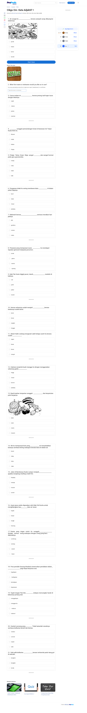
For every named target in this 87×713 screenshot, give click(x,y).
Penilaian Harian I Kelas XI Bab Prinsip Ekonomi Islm (47, 694)
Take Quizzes (62, 2)
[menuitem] (62, 3)
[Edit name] (68, 46)
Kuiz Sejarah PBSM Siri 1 (29, 693)
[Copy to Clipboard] (5, 25)
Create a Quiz (71, 2)
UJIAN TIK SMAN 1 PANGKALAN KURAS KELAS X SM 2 (14, 694)
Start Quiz (31, 62)
